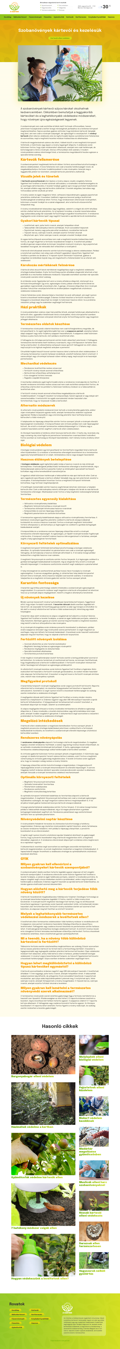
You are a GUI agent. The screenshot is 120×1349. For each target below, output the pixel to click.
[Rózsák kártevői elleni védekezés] (94, 1201)
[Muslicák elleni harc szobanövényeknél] (94, 1170)
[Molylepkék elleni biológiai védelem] (94, 1045)
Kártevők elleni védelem (60, 38)
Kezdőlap (7, 17)
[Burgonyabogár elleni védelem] (43, 1054)
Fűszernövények (35, 17)
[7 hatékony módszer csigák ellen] (43, 1204)
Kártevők (69, 17)
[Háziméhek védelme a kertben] (43, 1103)
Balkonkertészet (20, 17)
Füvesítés (47, 17)
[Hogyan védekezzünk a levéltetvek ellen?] (43, 1255)
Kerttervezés (81, 17)
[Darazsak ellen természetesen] (94, 1231)
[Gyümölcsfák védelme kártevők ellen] (43, 1154)
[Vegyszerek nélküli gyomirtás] (94, 1260)
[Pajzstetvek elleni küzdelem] (94, 1075)
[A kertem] (14, 7)
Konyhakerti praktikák (97, 17)
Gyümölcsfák (59, 17)
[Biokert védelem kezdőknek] (94, 1106)
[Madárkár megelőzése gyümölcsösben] (94, 1137)
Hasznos (111, 17)
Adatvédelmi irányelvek (60, 1341)
